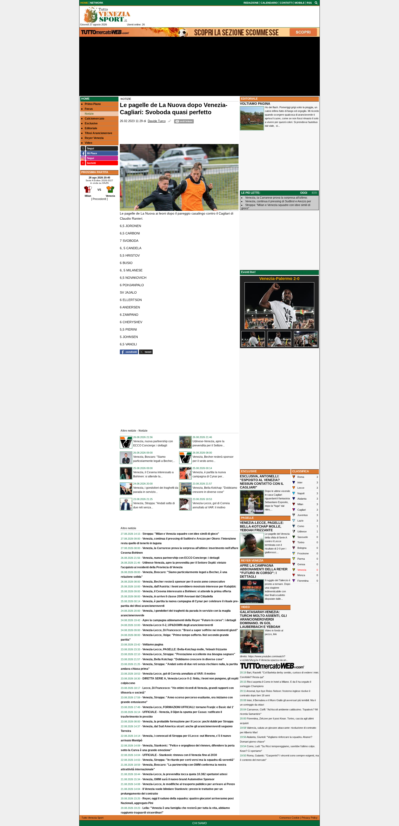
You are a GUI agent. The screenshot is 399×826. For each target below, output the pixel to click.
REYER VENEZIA (252, 560)
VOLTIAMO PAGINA (255, 103)
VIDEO (245, 607)
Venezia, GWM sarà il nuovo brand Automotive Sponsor (178, 779)
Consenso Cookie (289, 817)
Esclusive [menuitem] (91, 123)
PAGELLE (247, 517)
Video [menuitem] (88, 142)
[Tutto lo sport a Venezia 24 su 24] (110, 14)
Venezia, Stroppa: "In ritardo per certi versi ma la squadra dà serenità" (188, 760)
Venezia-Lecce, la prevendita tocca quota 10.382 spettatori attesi (184, 774)
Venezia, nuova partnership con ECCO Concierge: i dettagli (180, 557)
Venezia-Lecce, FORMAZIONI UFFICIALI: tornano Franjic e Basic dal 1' (188, 707)
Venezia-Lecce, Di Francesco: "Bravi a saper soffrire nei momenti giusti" (190, 630)
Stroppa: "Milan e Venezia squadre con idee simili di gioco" (180, 533)
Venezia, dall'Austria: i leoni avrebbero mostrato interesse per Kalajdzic (189, 586)
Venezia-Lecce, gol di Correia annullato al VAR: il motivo (178, 673)
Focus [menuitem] (89, 109)
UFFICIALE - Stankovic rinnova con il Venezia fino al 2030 (179, 755)
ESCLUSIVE (249, 471)
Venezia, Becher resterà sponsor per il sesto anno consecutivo (183, 581)
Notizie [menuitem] (89, 113)
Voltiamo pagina (152, 644)
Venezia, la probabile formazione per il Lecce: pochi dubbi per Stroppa (187, 721)
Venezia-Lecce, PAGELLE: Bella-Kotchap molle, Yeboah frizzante (184, 649)
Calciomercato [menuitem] (94, 118)
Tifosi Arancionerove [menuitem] (98, 133)
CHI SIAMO (199, 823)
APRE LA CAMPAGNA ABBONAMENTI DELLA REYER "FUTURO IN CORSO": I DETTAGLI (263, 571)
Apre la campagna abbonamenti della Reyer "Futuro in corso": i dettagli (189, 620)
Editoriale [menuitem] (91, 128)
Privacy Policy (309, 817)
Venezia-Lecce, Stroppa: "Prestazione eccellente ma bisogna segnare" (188, 654)
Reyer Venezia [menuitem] (94, 138)
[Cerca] (316, 2)
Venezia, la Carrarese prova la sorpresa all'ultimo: (276, 197)
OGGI (303, 192)
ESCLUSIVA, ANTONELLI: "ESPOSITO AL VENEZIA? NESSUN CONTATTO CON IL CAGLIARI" (262, 481)
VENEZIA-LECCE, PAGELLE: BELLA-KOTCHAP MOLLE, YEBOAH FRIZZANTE (262, 526)
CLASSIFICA (300, 471)
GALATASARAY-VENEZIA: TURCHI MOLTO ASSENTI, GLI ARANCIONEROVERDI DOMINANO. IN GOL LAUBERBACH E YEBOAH (263, 619)
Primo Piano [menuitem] (93, 104)
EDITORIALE (249, 98)
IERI (314, 192)
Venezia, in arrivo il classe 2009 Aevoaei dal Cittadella (177, 596)
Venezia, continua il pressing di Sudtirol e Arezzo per (278, 201)
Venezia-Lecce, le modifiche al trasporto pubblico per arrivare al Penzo (188, 784)
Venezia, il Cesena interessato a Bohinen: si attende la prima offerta (186, 591)
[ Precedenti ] (99, 199)
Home (85, 98)
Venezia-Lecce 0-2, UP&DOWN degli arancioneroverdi (177, 625)
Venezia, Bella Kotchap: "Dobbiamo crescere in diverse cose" (183, 659)
